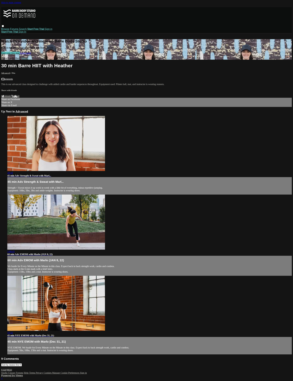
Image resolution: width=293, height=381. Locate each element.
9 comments (7, 79)
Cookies (48, 373)
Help (26, 373)
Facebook (6, 96)
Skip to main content (11, 2)
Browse (5, 29)
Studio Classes (8, 373)
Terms (32, 373)
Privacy (40, 373)
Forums (14, 29)
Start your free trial (10, 53)
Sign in (48, 29)
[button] (3, 26)
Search (23, 29)
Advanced (5, 73)
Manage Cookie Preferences (66, 373)
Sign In (22, 31)
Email (16, 96)
